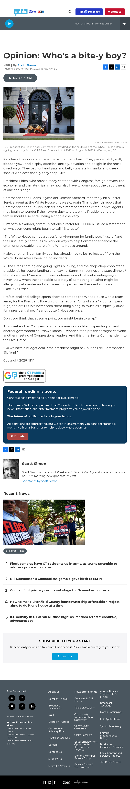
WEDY (10, 731)
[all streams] (125, 23)
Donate (116, 11)
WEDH (10, 728)
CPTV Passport (83, 735)
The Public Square (110, 762)
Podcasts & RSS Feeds (83, 700)
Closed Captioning (111, 712)
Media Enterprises (59, 738)
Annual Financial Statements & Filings (109, 694)
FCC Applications (110, 719)
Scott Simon (27, 65)
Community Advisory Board (57, 730)
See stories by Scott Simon (40, 481)
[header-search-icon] (70, 11)
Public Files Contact (16, 740)
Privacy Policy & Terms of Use (83, 766)
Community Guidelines (81, 727)
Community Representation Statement (83, 717)
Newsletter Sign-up (85, 692)
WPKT (31, 734)
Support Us (55, 759)
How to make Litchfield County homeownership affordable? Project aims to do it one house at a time (65, 603)
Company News (57, 699)
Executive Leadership (54, 707)
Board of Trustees (58, 722)
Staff (51, 715)
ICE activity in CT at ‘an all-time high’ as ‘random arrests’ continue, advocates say (63, 619)
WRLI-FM (12, 737)
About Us (53, 692)
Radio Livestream (84, 707)
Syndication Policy (111, 726)
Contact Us (55, 752)
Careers (52, 745)
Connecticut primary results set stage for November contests (60, 590)
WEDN (18, 728)
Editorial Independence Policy (108, 736)
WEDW (27, 728)
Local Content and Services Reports (111, 754)
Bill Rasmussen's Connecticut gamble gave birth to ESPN (56, 579)
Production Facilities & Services (111, 746)
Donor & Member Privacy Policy (84, 757)
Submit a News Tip (59, 766)
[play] (9, 23)
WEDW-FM (12, 734)
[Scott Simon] (11, 469)
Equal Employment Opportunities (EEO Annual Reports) (85, 746)
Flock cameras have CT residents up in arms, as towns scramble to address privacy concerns (63, 565)
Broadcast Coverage (106, 704)
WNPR (23, 734)
